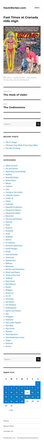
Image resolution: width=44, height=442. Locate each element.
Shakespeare (11, 308)
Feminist (9, 231)
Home (6, 421)
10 (11, 392)
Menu (37, 8)
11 (16, 392)
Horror (8, 240)
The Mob (9, 325)
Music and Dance (13, 272)
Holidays (9, 237)
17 (11, 397)
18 (17, 397)
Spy (7, 314)
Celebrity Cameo (12, 195)
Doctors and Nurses (14, 219)
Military (9, 263)
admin (9, 77)
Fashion (9, 228)
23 (6, 401)
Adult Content (31, 77)
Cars (7, 189)
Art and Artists (12, 169)
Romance (9, 293)
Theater (9, 331)
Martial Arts (11, 260)
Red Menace (11, 284)
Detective (10, 216)
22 (38, 397)
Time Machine (12, 334)
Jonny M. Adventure (14, 246)
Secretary (10, 299)
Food (8, 234)
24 (11, 401)
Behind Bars (11, 180)
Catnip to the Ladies (14, 192)
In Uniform (10, 243)
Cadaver (9, 186)
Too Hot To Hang (13, 148)
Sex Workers (11, 305)
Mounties (10, 266)
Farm (8, 225)
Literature (10, 257)
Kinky (11, 80)
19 (22, 397)
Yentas (8, 346)
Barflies (9, 174)
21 (33, 397)
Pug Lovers (10, 281)
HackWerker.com (14, 7)
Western (9, 343)
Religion (9, 290)
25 (17, 401)
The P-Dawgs (11, 142)
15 (38, 392)
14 (33, 392)
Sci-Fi (8, 296)
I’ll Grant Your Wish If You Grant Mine (22, 145)
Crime (8, 201)
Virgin (8, 340)
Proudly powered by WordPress (27, 438)
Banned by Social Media (16, 171)
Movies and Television (21, 80)
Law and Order (12, 254)
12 (22, 392)
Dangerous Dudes (13, 213)
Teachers (9, 320)
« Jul (11, 410)
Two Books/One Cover (15, 337)
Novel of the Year (13, 275)
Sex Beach (10, 302)
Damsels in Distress (14, 207)
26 (22, 401)
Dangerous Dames (13, 210)
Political (9, 278)
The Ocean (10, 328)
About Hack (8, 426)
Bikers (8, 183)
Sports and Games (13, 311)
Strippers (9, 317)
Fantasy (6, 80)
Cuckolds (9, 204)
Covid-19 (9, 198)
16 (6, 397)
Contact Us (8, 431)
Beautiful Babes (12, 177)
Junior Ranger (11, 248)
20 (27, 397)
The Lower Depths (13, 323)
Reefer (8, 287)
